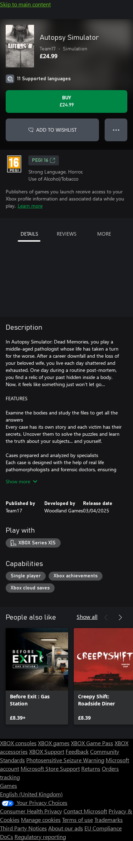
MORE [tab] (104, 233)
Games (8, 785)
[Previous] (106, 617)
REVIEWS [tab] (66, 233)
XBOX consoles (18, 743)
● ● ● (116, 130)
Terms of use (77, 819)
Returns (90, 768)
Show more (18, 481)
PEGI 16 (40, 160)
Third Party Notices (23, 828)
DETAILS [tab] (29, 233)
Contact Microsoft (85, 811)
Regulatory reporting (40, 836)
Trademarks (108, 819)
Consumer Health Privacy (31, 811)
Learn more (30, 205)
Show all (87, 616)
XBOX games (54, 743)
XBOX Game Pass (92, 743)
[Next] (120, 617)
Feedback (77, 751)
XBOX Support (46, 751)
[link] (37, 676)
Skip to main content (25, 4)
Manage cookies (41, 819)
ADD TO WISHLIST (56, 129)
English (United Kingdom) (31, 794)
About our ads (65, 828)
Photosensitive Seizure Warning (65, 760)
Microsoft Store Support (50, 768)
